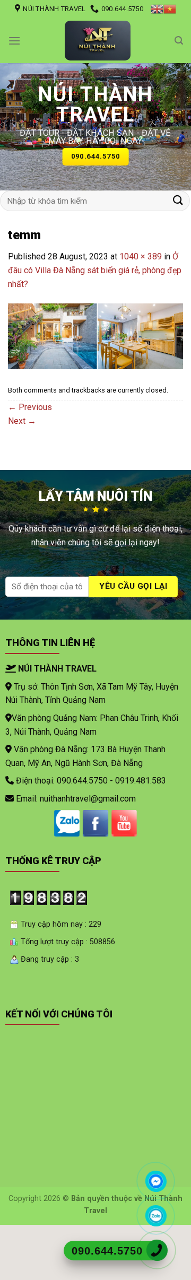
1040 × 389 (140, 256)
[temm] (95, 335)
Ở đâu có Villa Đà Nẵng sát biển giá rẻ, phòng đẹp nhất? (94, 270)
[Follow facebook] (95, 823)
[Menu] (14, 41)
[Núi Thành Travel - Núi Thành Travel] (98, 40)
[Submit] (178, 200)
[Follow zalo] (67, 823)
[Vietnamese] (169, 9)
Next (22, 421)
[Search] (179, 40)
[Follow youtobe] (124, 823)
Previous (30, 407)
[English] (157, 9)
